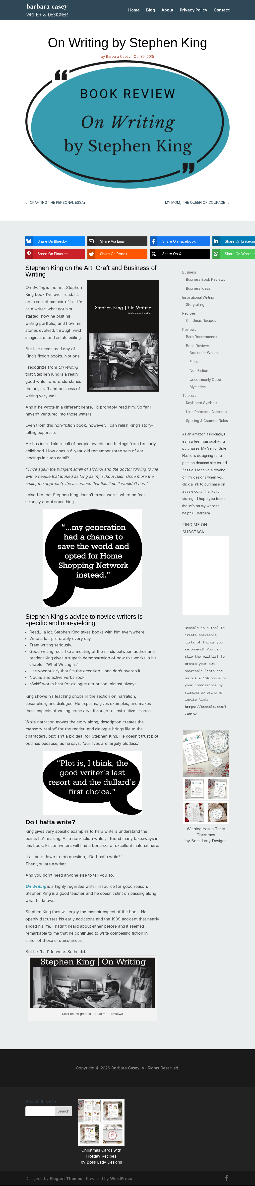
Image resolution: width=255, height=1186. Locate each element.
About (167, 10)
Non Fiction (199, 370)
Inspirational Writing (198, 297)
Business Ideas (198, 288)
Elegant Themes (66, 1178)
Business (189, 272)
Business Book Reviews (205, 279)
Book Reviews (198, 346)
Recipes (189, 313)
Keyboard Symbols (201, 403)
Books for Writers (204, 352)
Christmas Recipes (201, 320)
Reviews (189, 329)
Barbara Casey (118, 56)
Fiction (195, 361)
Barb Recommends (201, 337)
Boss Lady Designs (209, 840)
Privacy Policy (193, 10)
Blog (150, 10)
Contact (222, 10)
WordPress (121, 1178)
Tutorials (189, 395)
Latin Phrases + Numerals (206, 412)
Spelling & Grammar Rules (207, 421)
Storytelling (195, 304)
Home (134, 10)
